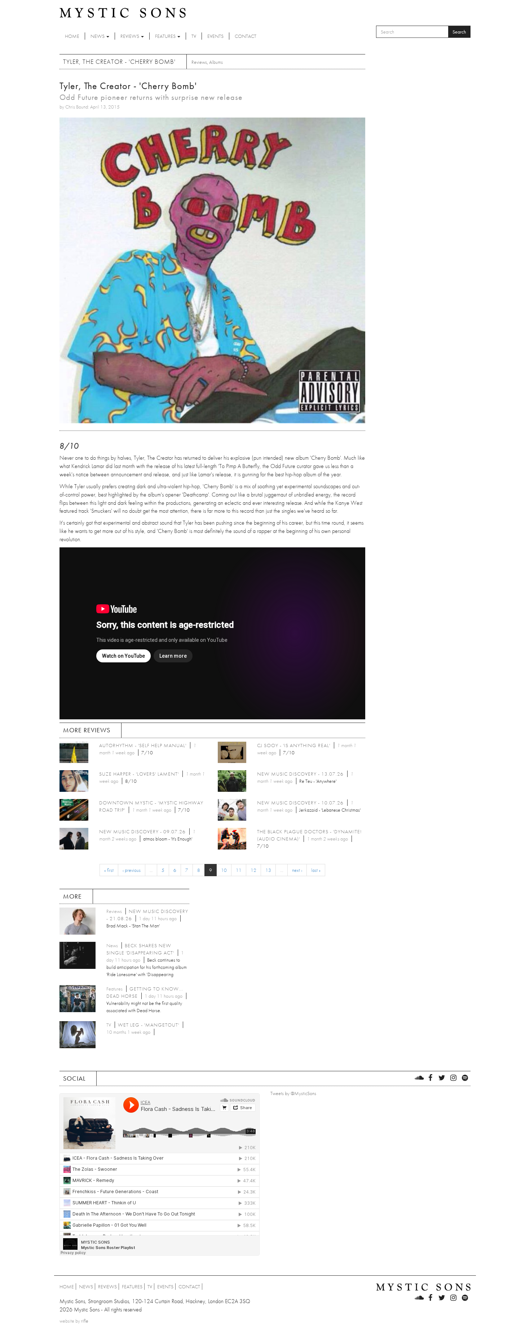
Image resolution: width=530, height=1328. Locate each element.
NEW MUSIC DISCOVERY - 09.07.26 (142, 831)
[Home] (122, 12)
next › (297, 870)
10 (224, 870)
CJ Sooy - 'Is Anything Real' (293, 745)
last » (316, 870)
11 (239, 870)
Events (215, 36)
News (98, 36)
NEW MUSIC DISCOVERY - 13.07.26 (300, 774)
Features (166, 36)
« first (109, 870)
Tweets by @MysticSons (293, 1093)
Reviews (130, 36)
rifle (84, 1321)
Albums (216, 62)
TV (193, 36)
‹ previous (132, 870)
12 (253, 870)
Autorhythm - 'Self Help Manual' (142, 745)
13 (268, 870)
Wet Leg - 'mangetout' (148, 1025)
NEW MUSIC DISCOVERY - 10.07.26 (300, 802)
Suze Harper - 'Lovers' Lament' (139, 774)
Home (72, 36)
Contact (245, 36)
